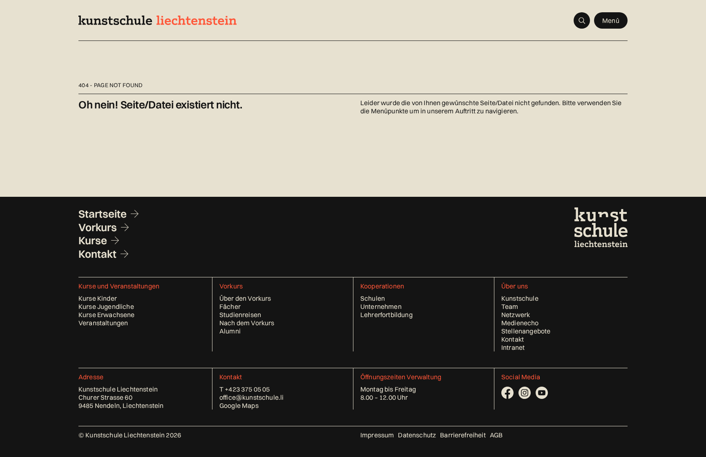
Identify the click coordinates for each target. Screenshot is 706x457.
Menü (610, 20)
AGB (496, 435)
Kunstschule (519, 298)
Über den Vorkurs (245, 298)
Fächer (230, 306)
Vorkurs (97, 227)
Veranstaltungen (103, 323)
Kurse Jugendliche (106, 306)
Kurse (92, 240)
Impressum (377, 435)
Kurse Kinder (97, 298)
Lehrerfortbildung (386, 315)
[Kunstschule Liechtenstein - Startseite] (157, 20)
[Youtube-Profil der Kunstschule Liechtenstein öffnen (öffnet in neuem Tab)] (542, 393)
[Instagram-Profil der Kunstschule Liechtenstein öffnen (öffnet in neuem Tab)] (524, 393)
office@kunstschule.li (251, 397)
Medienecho (520, 323)
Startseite (102, 214)
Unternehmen (381, 306)
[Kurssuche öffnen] (582, 20)
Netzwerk (515, 315)
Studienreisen (240, 315)
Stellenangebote (525, 331)
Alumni (230, 331)
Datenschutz (417, 435)
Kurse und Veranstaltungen (118, 286)
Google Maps (239, 405)
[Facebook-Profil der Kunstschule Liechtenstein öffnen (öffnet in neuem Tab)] (507, 393)
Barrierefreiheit (463, 435)
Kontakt (97, 254)
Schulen (372, 298)
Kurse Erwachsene (106, 315)
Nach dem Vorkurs (247, 323)
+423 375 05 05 (247, 389)
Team (509, 306)
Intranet (513, 347)
